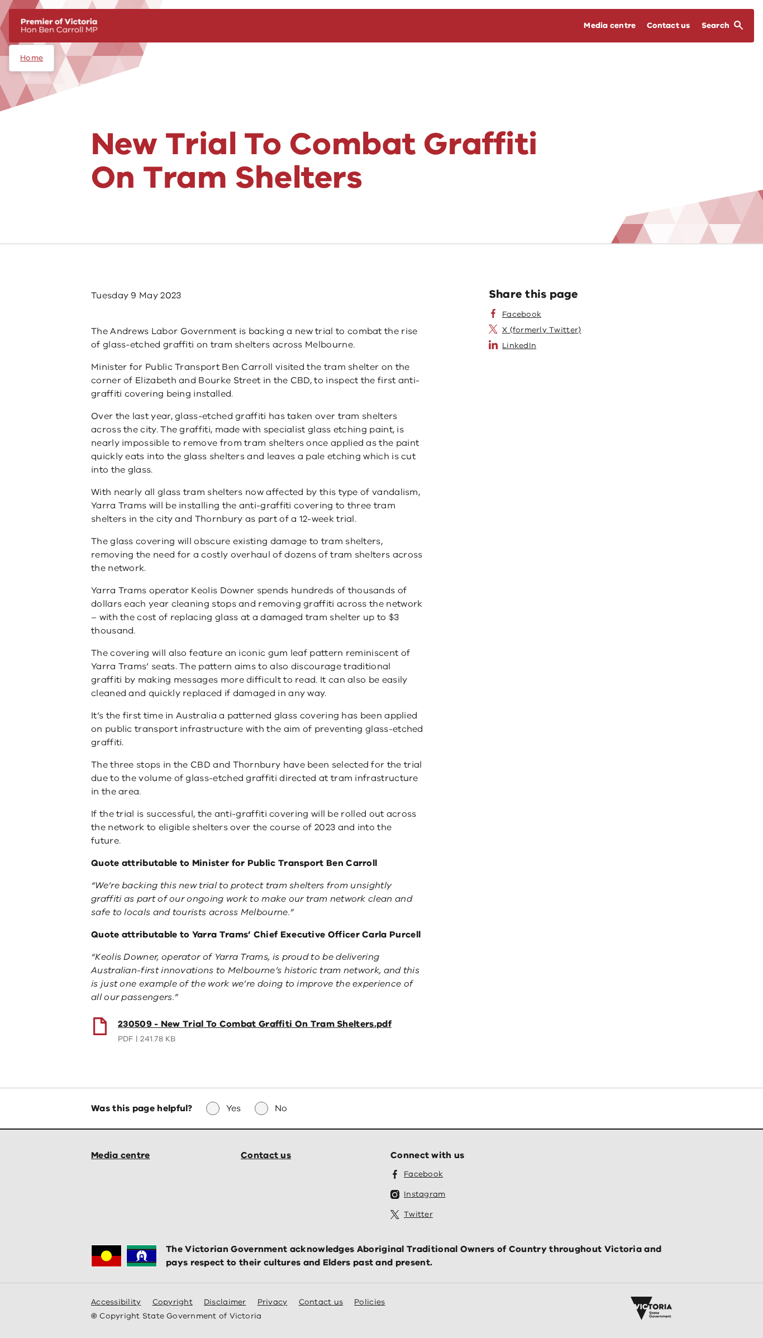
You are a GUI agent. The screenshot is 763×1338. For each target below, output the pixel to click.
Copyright (172, 1302)
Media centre (120, 1155)
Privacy (272, 1302)
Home (31, 58)
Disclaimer (225, 1302)
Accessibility (116, 1302)
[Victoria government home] (651, 1308)
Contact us (266, 1155)
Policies (369, 1302)
